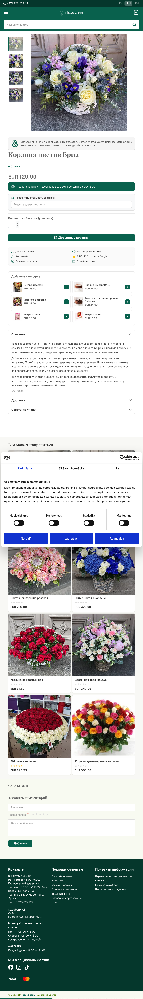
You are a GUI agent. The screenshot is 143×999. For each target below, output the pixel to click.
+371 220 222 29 (17, 3)
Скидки (99, 880)
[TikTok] (26, 968)
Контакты (57, 880)
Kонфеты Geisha (32, 314)
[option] (15, 44)
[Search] (134, 24)
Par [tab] (118, 468)
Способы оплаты (62, 876)
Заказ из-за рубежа (106, 884)
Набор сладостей (33, 285)
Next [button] (122, 82)
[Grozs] (136, 12)
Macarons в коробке (35, 299)
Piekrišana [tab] (25, 468)
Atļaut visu (117, 538)
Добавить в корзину (73, 237)
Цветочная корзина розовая (29, 598)
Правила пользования (64, 889)
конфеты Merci (93, 314)
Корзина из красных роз (26, 679)
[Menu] (6, 12)
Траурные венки (61, 893)
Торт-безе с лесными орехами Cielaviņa (101, 300)
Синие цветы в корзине (90, 598)
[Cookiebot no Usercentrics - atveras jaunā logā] (122, 457)
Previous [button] (40, 82)
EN (137, 3)
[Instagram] (18, 968)
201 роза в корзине (23, 761)
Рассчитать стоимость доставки (35, 197)
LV (120, 3)
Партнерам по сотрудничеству (113, 876)
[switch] (52, 521)
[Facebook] (10, 968)
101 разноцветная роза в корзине (97, 761)
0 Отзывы (14, 166)
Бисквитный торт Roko (97, 285)
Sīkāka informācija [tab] (72, 468)
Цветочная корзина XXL (91, 679)
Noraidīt (26, 538)
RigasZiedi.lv (28, 994)
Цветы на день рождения (110, 889)
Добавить (20, 843)
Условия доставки (62, 884)
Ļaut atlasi (71, 538)
